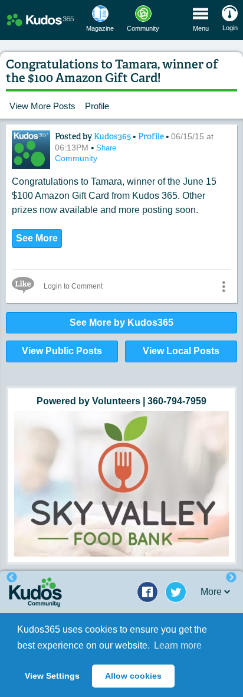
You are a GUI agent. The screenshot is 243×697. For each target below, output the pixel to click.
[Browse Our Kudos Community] (40, 20)
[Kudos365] (31, 149)
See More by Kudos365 (121, 323)
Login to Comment (73, 286)
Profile (97, 106)
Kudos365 (113, 136)
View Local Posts (181, 351)
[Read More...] (121, 484)
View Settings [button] (52, 675)
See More (37, 238)
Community (76, 158)
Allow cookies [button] (133, 675)
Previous (12, 578)
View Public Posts (62, 351)
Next (231, 578)
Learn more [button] (178, 645)
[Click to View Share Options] (223, 286)
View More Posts (42, 106)
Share (106, 147)
